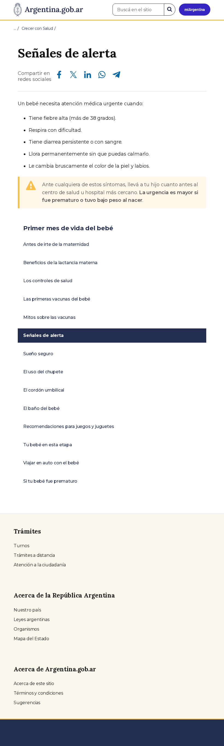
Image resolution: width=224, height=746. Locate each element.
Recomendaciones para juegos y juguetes (68, 426)
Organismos (26, 629)
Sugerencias (27, 702)
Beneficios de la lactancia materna (60, 262)
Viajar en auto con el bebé (51, 462)
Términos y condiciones (38, 693)
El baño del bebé (41, 408)
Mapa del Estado (31, 638)
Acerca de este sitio (34, 683)
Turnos (21, 545)
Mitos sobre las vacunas (49, 317)
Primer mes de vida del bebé (68, 228)
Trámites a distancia (34, 555)
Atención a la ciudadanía (40, 564)
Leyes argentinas (31, 619)
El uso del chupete (43, 371)
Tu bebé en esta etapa (47, 444)
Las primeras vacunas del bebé (56, 299)
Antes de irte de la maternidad (56, 244)
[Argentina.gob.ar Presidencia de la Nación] (48, 10)
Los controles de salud (47, 280)
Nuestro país (27, 610)
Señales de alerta (43, 335)
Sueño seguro (38, 353)
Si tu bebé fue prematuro (50, 481)
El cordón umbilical (43, 390)
